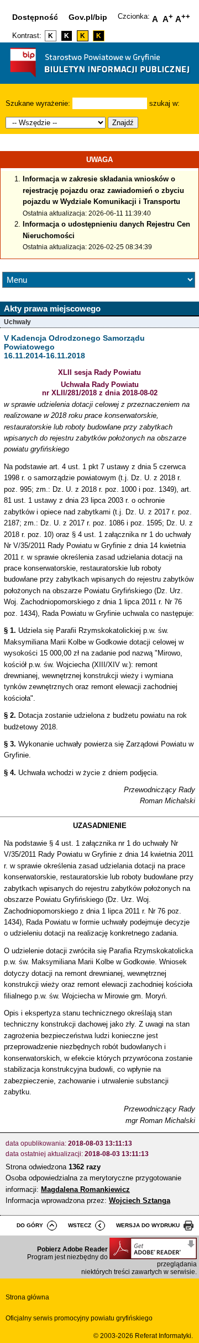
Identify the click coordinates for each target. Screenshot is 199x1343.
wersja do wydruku (148, 1225)
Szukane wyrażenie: (38, 103)
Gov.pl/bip (88, 17)
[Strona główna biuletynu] (99, 80)
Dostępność (35, 17)
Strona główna (27, 1297)
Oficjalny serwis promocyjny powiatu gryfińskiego (79, 1318)
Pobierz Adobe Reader (72, 1249)
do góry (30, 1225)
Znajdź (123, 123)
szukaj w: (164, 103)
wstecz (79, 1225)
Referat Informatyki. (164, 1336)
